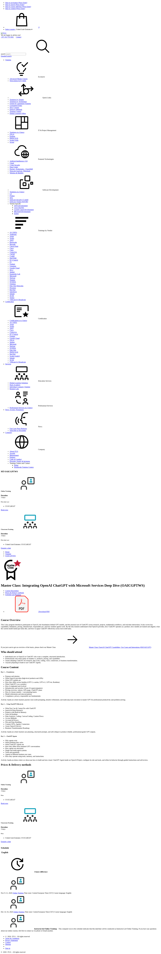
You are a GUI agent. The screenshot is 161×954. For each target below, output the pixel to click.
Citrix (12, 250)
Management (14, 455)
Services (8, 364)
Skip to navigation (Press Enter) (16, 3)
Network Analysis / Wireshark (20, 171)
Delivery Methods (16, 109)
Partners (12, 457)
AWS (11, 240)
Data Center (14, 167)
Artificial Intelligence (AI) (19, 161)
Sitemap (8, 944)
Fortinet (12, 264)
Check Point (14, 246)
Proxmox (13, 288)
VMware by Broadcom (18, 300)
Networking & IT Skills (18, 81)
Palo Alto (13, 350)
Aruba (12, 238)
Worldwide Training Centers (24, 467)
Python (12, 196)
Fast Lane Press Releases (18, 429)
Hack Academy (15, 385)
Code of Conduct (16, 459)
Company (8, 432)
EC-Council (14, 260)
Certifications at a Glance (18, 320)
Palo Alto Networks (16, 286)
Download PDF (44, 612)
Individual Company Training (20, 387)
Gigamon (13, 266)
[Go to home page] (3, 33)
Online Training (18, 893)
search (3, 54)
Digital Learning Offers (18, 113)
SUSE (12, 296)
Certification (9, 302)
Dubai (16, 465)
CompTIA (13, 252)
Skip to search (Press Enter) (14, 5)
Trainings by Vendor (17, 100)
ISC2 (11, 270)
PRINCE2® (14, 138)
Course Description (12, 591)
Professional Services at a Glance (21, 408)
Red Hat (12, 290)
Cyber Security (15, 165)
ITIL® (12, 134)
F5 (11, 262)
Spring (16, 214)
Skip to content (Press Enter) (15, 9)
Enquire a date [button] (6, 548)
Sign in (7, 948)
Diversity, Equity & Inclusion (20, 461)
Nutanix (12, 280)
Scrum (12, 142)
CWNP (12, 254)
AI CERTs (13, 232)
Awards (12, 453)
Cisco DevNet (19, 208)
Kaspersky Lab (15, 274)
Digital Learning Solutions (19, 383)
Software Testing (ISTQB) (19, 202)
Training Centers (15, 111)
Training (8, 60)
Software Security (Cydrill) (19, 200)
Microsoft (13, 276)
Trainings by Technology (18, 102)
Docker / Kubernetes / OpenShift (21, 169)
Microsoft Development (22, 212)
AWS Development (21, 206)
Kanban (12, 136)
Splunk (12, 294)
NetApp (12, 278)
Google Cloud (14, 268)
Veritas (12, 298)
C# (11, 194)
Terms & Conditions (12, 938)
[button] (24, 29)
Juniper (12, 272)
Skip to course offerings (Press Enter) (18, 7)
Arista (12, 236)
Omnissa (13, 284)
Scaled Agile (14, 140)
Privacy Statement (11, 940)
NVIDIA (13, 282)
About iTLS (14, 451)
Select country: (10, 29)
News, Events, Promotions (14, 410)
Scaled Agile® (15, 356)
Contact (18, 37)
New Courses (14, 107)
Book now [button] (4, 510)
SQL (11, 198)
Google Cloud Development (24, 210)
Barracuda (13, 242)
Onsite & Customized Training (20, 104)
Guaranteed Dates (16, 106)
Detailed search (6, 56)
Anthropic (13, 234)
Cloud (12, 163)
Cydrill (12, 256)
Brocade (12, 244)
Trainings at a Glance (17, 132)
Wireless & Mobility (17, 173)
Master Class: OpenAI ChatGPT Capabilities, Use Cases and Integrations (120, 647)
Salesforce (13, 292)
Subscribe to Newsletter (18, 430)
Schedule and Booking (13, 595)
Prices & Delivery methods (14, 593)
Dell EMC (13, 258)
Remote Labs (14, 389)
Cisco (12, 248)
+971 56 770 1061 (7, 37)
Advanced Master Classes (18, 79)
